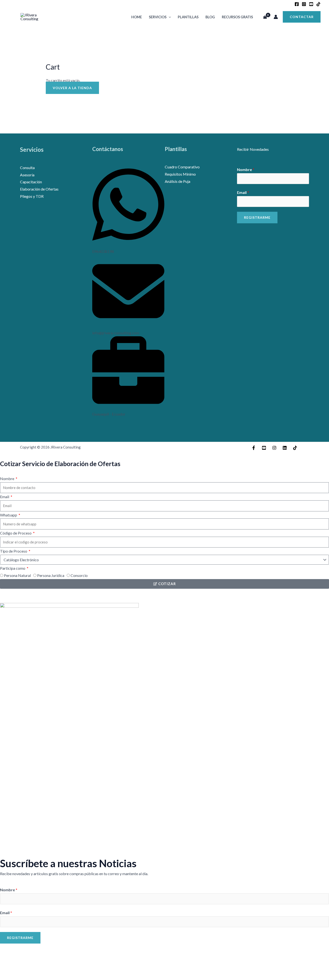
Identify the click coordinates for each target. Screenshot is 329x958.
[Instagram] (304, 4)
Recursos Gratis (237, 17)
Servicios (157, 17)
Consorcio (79, 575)
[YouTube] (311, 4)
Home (136, 17)
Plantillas (188, 17)
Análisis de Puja (177, 181)
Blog (210, 17)
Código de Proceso (16, 533)
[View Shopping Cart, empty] (265, 16)
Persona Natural (17, 575)
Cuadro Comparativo (182, 167)
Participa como (13, 568)
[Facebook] (297, 4)
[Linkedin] (285, 448)
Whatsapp (9, 515)
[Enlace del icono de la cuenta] (276, 17)
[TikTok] (318, 4)
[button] (168, 17)
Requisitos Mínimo (180, 174)
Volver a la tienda (72, 88)
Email (243, 192)
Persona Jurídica (50, 575)
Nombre (245, 169)
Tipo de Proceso (14, 551)
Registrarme (257, 217)
